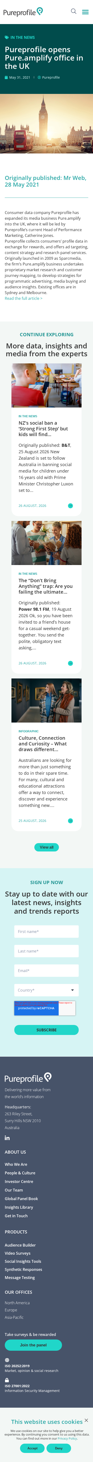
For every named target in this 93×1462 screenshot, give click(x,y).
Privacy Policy (67, 1438)
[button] (85, 12)
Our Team (14, 1190)
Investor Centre (19, 1181)
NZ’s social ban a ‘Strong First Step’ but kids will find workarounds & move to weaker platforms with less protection (46, 437)
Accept (32, 1448)
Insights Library (19, 1207)
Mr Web (74, 178)
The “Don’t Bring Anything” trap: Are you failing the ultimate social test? (46, 589)
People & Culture (20, 1173)
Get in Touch (16, 1215)
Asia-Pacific (14, 1317)
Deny (58, 1448)
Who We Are (16, 1164)
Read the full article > (23, 298)
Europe (11, 1310)
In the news (22, 37)
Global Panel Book (21, 1198)
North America (17, 1302)
